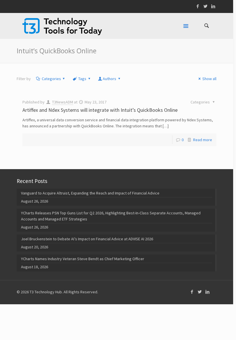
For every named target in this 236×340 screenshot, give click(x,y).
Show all (209, 78)
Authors (109, 78)
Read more (202, 139)
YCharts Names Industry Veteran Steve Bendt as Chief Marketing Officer (82, 258)
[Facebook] (198, 6)
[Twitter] (206, 6)
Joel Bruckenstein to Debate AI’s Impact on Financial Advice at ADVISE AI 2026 (87, 238)
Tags (82, 78)
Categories (51, 78)
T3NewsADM (62, 102)
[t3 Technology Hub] (62, 26)
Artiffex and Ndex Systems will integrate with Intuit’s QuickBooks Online (100, 110)
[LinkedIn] (213, 6)
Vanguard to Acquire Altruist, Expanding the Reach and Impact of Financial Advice (90, 193)
